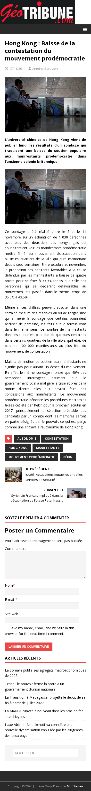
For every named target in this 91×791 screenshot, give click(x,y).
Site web (11, 614)
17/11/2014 (17, 68)
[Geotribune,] (37, 21)
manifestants (47, 448)
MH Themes (75, 786)
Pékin (67, 457)
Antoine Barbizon (45, 68)
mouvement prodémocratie (31, 457)
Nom (9, 585)
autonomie (26, 438)
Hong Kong (17, 448)
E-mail (10, 599)
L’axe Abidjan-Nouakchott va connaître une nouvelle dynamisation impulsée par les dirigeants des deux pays (44, 730)
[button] (84, 29)
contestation (57, 438)
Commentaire (15, 548)
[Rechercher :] (45, 753)
